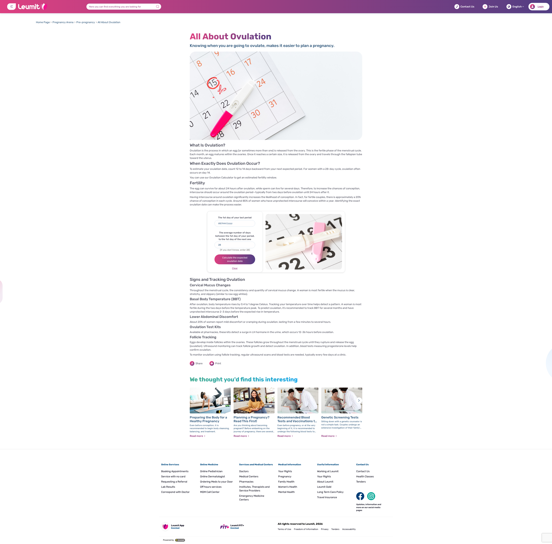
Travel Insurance (327, 497)
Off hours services (211, 486)
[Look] (360, 496)
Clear (235, 268)
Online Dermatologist (212, 476)
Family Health (286, 481)
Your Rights (285, 471)
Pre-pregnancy (85, 22)
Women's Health (287, 486)
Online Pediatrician (211, 471)
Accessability (349, 529)
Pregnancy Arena (62, 22)
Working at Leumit (328, 471)
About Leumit (325, 481)
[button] (234, 223)
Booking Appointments (174, 471)
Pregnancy (284, 476)
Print (218, 363)
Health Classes (365, 476)
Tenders (361, 481)
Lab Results (168, 486)
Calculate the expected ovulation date (234, 259)
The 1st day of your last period (235, 217)
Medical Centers (248, 476)
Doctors (244, 471)
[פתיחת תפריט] (11, 6)
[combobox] (123, 6)
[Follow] (371, 496)
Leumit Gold (324, 486)
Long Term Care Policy (330, 492)
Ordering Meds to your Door (216, 481)
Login (541, 6)
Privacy (324, 529)
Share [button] (199, 363)
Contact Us (467, 6)
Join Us (493, 6)
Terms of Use (284, 529)
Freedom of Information (306, 529)
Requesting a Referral (174, 481)
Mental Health (286, 492)
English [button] (517, 6)
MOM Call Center (210, 492)
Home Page (43, 22)
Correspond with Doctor (175, 492)
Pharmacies (246, 481)
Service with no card (173, 476)
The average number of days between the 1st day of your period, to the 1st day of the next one (234, 236)
